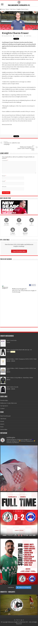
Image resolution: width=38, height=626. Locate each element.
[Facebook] (16, 620)
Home (3, 9)
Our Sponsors (4, 405)
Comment (5, 160)
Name (4, 175)
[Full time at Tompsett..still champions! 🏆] (19, 515)
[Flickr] (19, 620)
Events (2, 421)
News (7, 9)
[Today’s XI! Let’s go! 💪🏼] (19, 562)
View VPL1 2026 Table (19, 251)
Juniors (2, 424)
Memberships (4, 400)
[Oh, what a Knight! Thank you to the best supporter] (19, 468)
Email (4, 181)
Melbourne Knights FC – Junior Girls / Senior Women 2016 (26, 148)
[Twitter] (18, 620)
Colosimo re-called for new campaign (12, 143)
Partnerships (3, 429)
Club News (13, 9)
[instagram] (23, 620)
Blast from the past (5, 416)
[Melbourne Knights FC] (19, 3)
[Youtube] (21, 620)
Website (4, 186)
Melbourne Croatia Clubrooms (8, 403)
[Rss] (14, 620)
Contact (2, 408)
